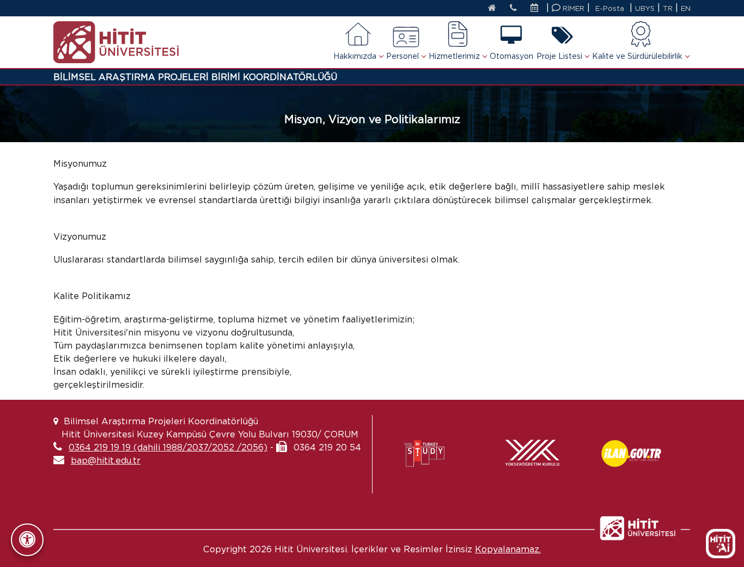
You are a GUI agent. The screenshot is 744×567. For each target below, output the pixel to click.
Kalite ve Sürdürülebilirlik (637, 56)
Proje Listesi (559, 56)
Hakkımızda (354, 56)
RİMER (572, 8)
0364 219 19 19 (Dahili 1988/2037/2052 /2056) (168, 447)
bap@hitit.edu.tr (106, 460)
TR (668, 8)
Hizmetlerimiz (454, 56)
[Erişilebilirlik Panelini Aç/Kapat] (27, 539)
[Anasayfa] (492, 8)
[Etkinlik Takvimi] (537, 8)
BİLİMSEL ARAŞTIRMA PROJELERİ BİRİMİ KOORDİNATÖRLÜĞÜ (195, 77)
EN (686, 8)
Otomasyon (511, 56)
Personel (402, 56)
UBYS (645, 8)
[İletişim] (513, 8)
